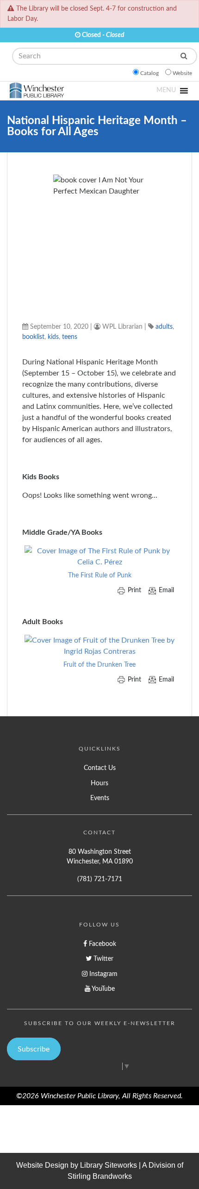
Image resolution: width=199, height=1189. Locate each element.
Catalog (149, 73)
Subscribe (34, 1049)
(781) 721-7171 (99, 879)
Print (134, 590)
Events (99, 798)
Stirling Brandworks (100, 1176)
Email (166, 590)
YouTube (102, 988)
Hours (99, 783)
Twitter (102, 958)
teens (69, 336)
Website (182, 73)
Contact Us (100, 767)
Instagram (102, 973)
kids (53, 336)
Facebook (101, 943)
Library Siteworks (108, 1165)
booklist (33, 336)
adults (164, 326)
